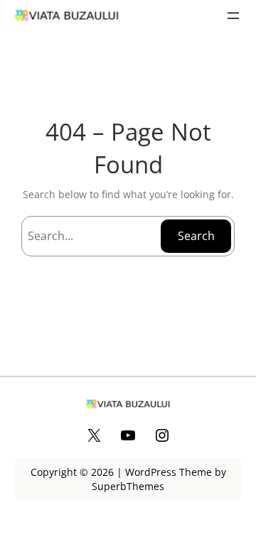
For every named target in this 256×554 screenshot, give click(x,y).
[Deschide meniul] (233, 15)
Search (196, 236)
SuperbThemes (128, 486)
